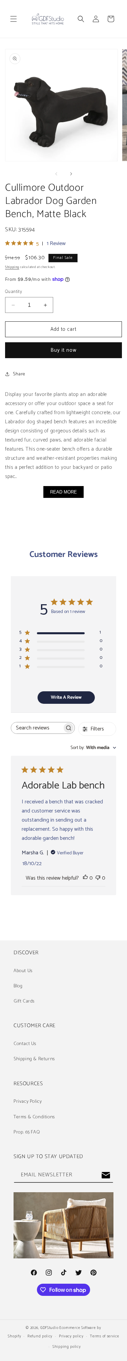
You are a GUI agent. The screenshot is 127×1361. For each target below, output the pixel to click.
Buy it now (63, 350)
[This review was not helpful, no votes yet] (98, 878)
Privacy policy (71, 1336)
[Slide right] (71, 173)
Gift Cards (24, 1001)
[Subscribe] (105, 1175)
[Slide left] (56, 173)
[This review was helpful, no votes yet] (85, 878)
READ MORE (63, 492)
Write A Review (66, 697)
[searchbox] (36, 727)
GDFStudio (49, 1328)
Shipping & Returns (34, 1059)
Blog (18, 986)
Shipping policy (66, 1347)
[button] (13, 18)
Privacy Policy (28, 1101)
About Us (23, 971)
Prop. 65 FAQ (27, 1132)
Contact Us (25, 1044)
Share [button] (19, 374)
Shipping (12, 267)
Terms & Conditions (34, 1117)
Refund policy (39, 1336)
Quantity (13, 292)
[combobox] (93, 748)
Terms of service (104, 1336)
